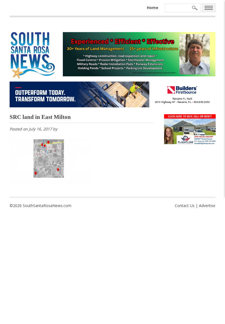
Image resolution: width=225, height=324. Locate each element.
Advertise (207, 205)
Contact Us (185, 205)
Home (152, 7)
